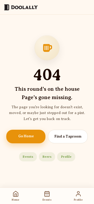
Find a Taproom (67, 136)
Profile (66, 156)
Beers (47, 156)
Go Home (26, 136)
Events (28, 156)
